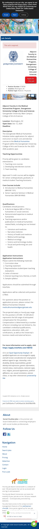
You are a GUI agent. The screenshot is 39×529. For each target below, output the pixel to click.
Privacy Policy (22, 4)
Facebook (4, 434)
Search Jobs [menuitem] (6, 450)
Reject (14, 15)
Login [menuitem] (4, 468)
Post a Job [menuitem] (6, 472)
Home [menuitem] (4, 447)
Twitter (8, 434)
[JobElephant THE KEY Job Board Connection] (19, 479)
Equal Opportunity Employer (19, 353)
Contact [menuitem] (5, 464)
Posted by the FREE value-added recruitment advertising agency (18, 401)
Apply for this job (30, 80)
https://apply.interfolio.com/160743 (17, 348)
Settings (23, 15)
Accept (6, 15)
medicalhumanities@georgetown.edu (17, 307)
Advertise (6, 461)
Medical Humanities (22, 141)
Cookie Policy (10, 8)
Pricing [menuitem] (5, 457)
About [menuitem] (4, 454)
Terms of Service (8, 4)
